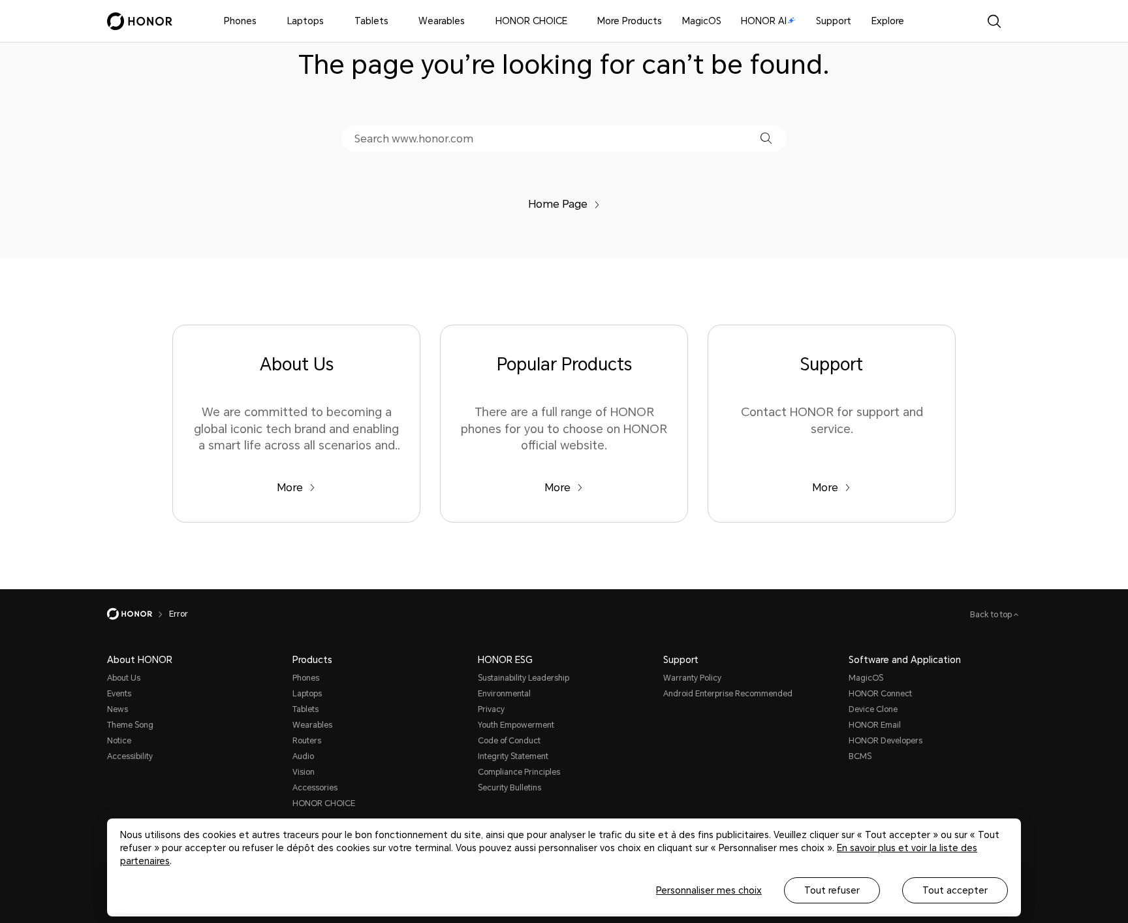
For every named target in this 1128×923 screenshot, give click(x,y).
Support (833, 21)
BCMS (860, 756)
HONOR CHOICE (531, 21)
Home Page (558, 204)
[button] (766, 138)
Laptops (305, 21)
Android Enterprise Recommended (727, 693)
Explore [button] (887, 21)
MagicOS (701, 21)
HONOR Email (875, 725)
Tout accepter (955, 890)
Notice (119, 740)
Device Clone (873, 709)
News (117, 709)
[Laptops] (329, 21)
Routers (306, 740)
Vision (303, 772)
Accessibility (130, 756)
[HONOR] (138, 614)
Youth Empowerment (516, 725)
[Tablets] (393, 21)
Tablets (371, 21)
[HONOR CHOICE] (572, 21)
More (290, 487)
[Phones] (262, 21)
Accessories (314, 787)
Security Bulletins (509, 787)
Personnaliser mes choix (709, 890)
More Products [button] (629, 21)
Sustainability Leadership (523, 678)
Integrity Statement (513, 756)
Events (119, 693)
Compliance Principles (519, 772)
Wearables (441, 21)
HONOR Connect (880, 693)
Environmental (504, 693)
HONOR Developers (885, 740)
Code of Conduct (509, 740)
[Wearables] (470, 21)
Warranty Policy (692, 678)
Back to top (992, 614)
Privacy (491, 709)
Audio (303, 756)
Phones (240, 21)
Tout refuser (832, 890)
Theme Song (130, 725)
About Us (123, 678)
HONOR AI (764, 21)
